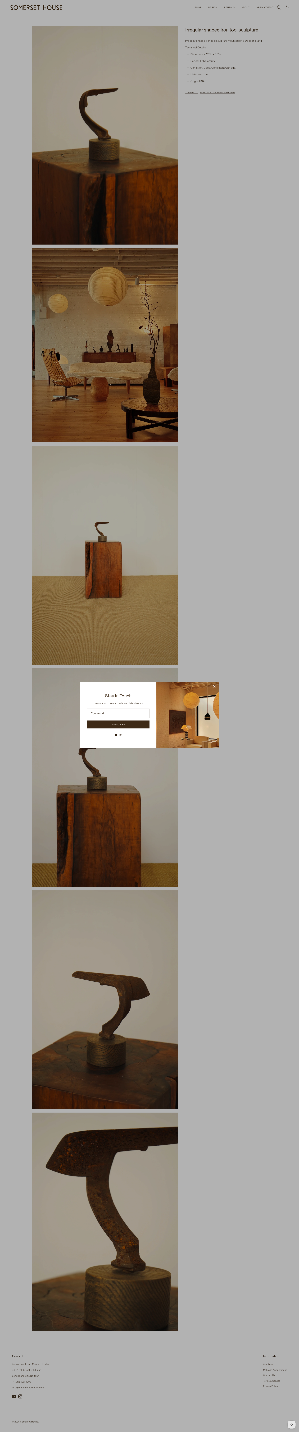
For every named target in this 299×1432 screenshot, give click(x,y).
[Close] (214, 686)
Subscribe (118, 724)
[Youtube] (116, 735)
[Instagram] (121, 735)
